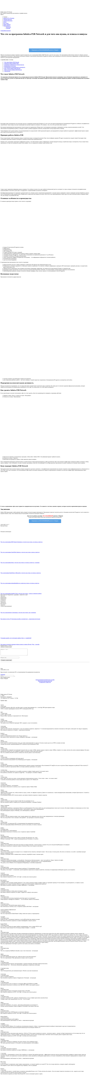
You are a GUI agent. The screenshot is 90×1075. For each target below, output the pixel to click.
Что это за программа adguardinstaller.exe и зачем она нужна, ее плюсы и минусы (20, 583)
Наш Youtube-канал (5, 677)
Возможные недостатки (10, 66)
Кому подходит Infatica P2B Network (13, 69)
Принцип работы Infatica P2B (11, 63)
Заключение (7, 71)
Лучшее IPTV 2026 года (45, 682)
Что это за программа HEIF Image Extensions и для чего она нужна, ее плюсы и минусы (21, 542)
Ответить (3, 674)
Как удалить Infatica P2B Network (12, 68)
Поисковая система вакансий (45, 681)
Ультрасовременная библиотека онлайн (45, 679)
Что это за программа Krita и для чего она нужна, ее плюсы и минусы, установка (20, 562)
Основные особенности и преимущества (14, 64)
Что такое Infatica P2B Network (11, 62)
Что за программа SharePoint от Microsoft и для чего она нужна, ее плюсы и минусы (21, 572)
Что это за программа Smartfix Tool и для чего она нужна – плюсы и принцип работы (21, 593)
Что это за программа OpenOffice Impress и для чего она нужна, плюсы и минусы (20, 552)
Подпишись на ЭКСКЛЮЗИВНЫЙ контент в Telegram (45, 50)
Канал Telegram (4, 678)
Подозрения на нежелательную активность (14, 67)
